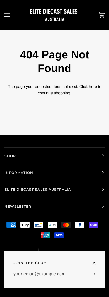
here (93, 86)
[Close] (96, 260)
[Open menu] (12, 15)
